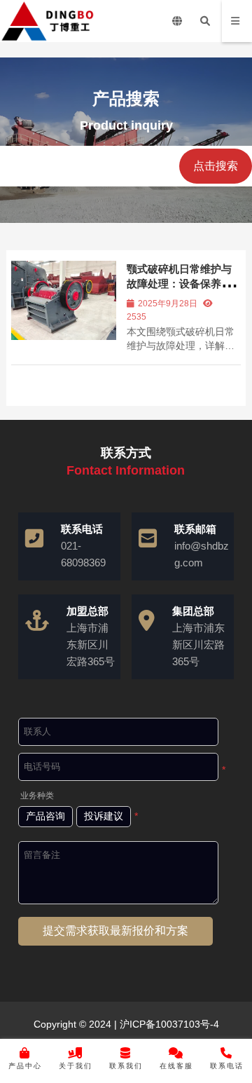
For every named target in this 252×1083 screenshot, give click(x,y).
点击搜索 (215, 166)
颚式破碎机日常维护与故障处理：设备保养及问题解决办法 (179, 283)
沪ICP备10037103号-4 (168, 1024)
